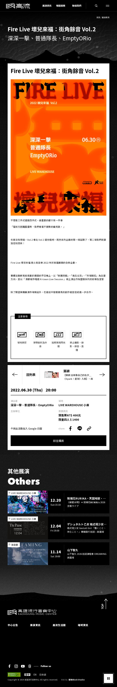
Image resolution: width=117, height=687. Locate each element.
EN (35, 674)
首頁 (98, 17)
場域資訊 (83, 625)
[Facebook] (9, 666)
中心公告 (13, 625)
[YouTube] (23, 666)
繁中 (27, 674)
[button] (108, 678)
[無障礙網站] (14, 674)
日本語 (42, 674)
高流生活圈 (59, 625)
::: (39, 5)
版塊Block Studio (76, 679)
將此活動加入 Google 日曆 (27, 428)
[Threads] (30, 666)
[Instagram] (16, 666)
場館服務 (60, 5)
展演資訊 (46, 5)
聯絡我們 (76, 5)
